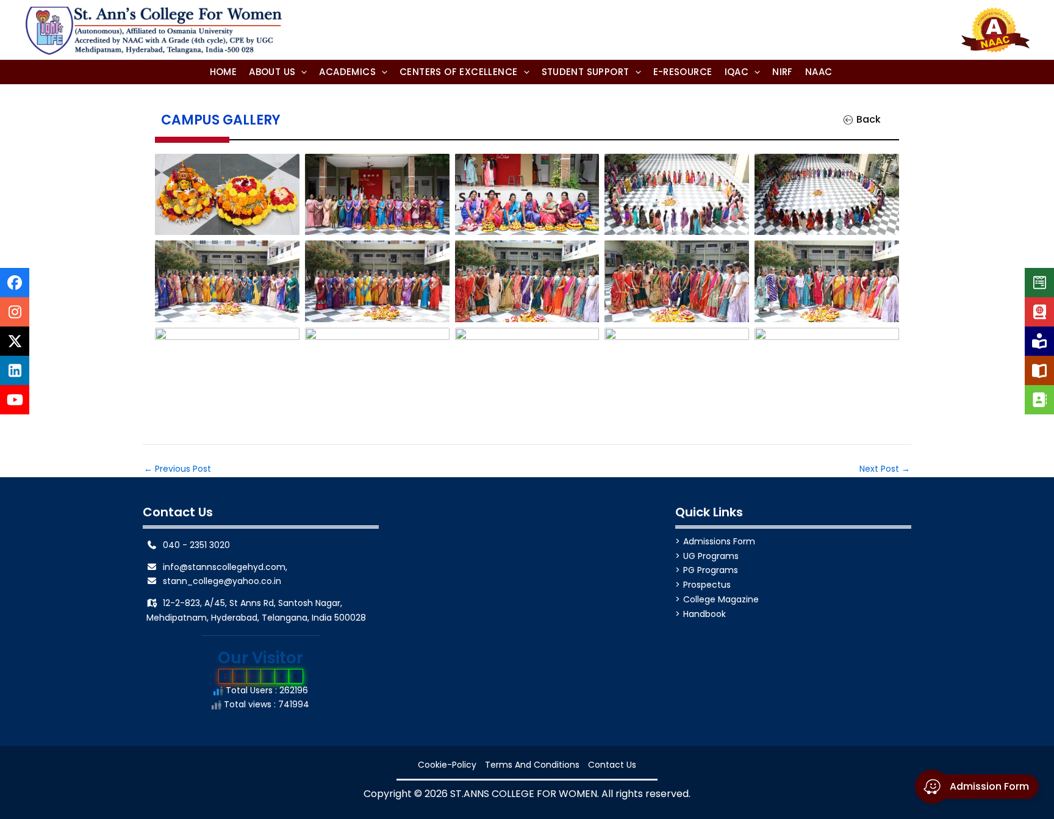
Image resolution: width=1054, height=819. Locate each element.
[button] (278, 71)
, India (319, 618)
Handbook (704, 614)
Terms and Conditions (532, 765)
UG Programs (711, 556)
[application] (301, 71)
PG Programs (710, 570)
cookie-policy (447, 765)
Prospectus (707, 585)
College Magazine (721, 599)
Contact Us (612, 765)
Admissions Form (719, 541)
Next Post (884, 468)
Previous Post (177, 468)
